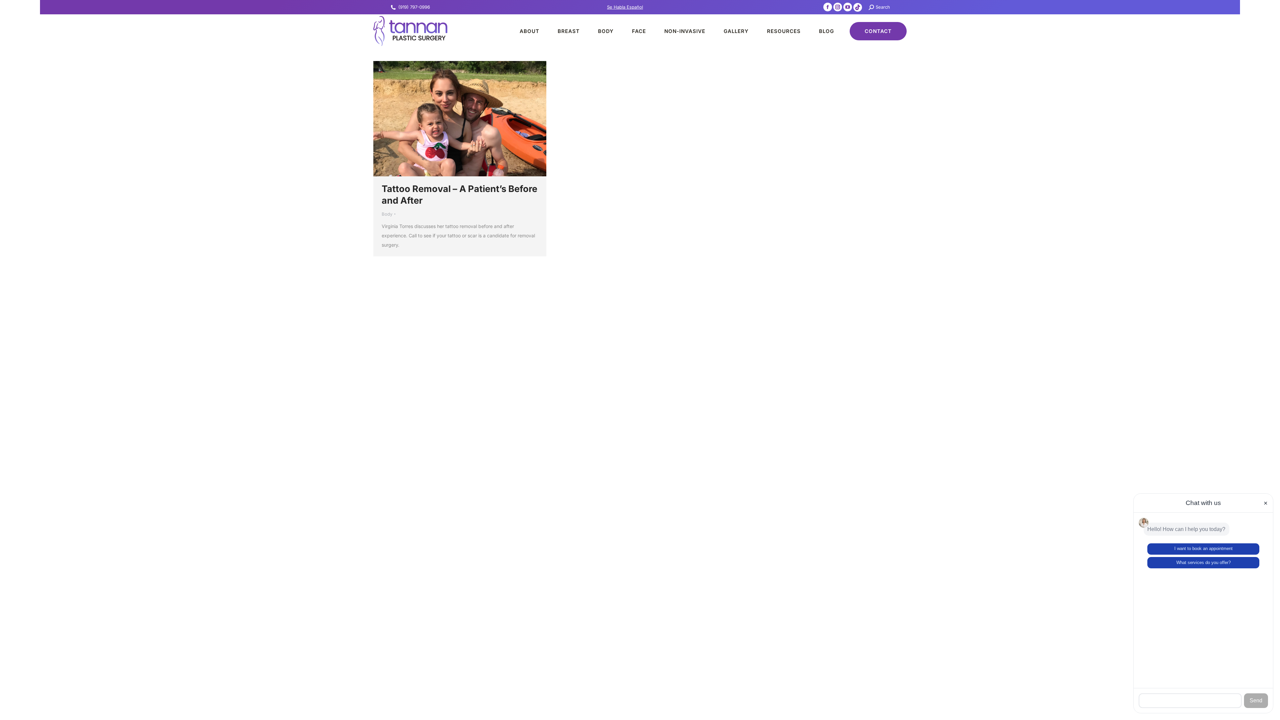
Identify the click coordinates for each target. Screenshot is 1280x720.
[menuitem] (524, 31)
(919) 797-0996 (414, 7)
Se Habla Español (625, 7)
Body (387, 214)
